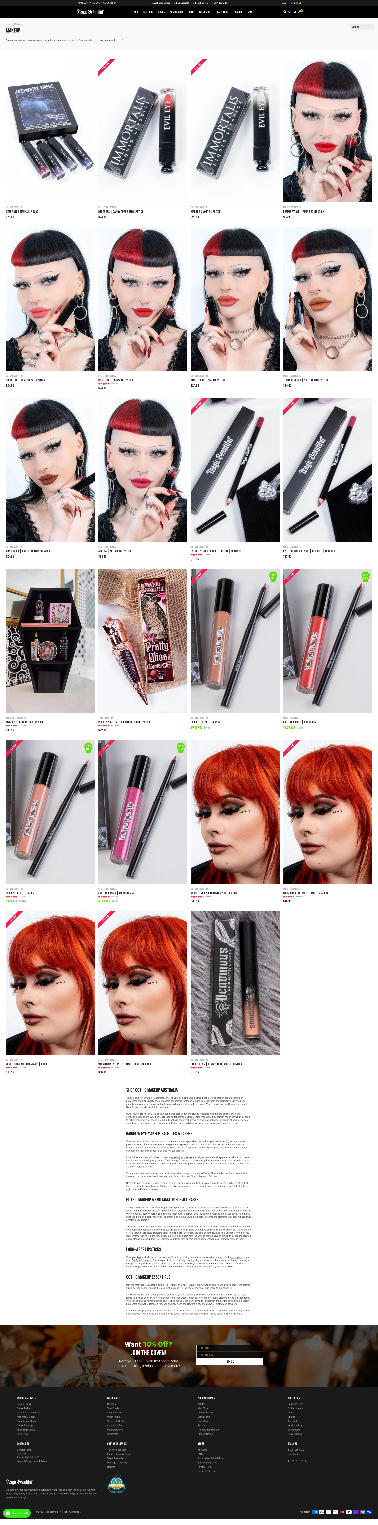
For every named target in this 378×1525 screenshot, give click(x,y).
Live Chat (22, 1453)
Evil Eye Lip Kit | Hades (20, 893)
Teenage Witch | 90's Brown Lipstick (306, 380)
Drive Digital (75, 1512)
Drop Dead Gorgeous (186, 1297)
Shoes (161, 12)
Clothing (148, 12)
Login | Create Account (119, 1454)
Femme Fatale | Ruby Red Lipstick (303, 212)
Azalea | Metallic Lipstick (115, 551)
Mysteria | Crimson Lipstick (116, 380)
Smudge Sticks (115, 1412)
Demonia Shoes (206, 1412)
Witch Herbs (113, 1416)
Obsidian (199, 1263)
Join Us (229, 1362)
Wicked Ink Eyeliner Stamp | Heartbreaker (124, 1064)
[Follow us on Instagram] (293, 1461)
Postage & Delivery (117, 1462)
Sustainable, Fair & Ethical (211, 1458)
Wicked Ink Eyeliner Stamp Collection (214, 893)
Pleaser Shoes (205, 1434)
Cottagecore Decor (26, 1421)
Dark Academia (295, 1408)
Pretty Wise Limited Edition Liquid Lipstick (124, 722)
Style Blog (22, 1434)
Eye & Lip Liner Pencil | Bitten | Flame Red (217, 551)
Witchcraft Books (116, 1421)
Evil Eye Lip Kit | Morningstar (116, 893)
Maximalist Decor (26, 1416)
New (136, 12)
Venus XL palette (186, 1163)
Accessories (176, 12)
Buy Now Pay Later (207, 1462)
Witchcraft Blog (115, 1429)
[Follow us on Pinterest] (297, 1461)
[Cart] (299, 11)
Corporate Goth (295, 1404)
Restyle (202, 1425)
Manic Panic (204, 1416)
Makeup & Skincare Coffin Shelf (25, 722)
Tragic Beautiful (106, 717)
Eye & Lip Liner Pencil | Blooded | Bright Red (310, 551)
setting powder (228, 1300)
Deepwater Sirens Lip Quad (22, 212)
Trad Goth (293, 1421)
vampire (151, 1300)
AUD (284, 3)
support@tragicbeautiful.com (32, 1461)
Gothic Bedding (25, 1425)
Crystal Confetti (115, 1425)
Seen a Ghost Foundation (156, 1297)
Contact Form (24, 1449)
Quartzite (144, 1266)
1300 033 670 (32, 1457)
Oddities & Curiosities (28, 1412)
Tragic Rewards (115, 1458)
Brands (238, 12)
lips (139, 1257)
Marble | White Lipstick (206, 212)
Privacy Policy (205, 1467)
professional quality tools (192, 1310)
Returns (111, 1467)
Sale (250, 12)
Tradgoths (244, 1297)
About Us (202, 1449)
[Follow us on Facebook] (288, 1461)
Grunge (291, 1416)
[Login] (295, 12)
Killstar (201, 1404)
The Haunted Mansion (16, 717)
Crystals (111, 1404)
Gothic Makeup (24, 1408)
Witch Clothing (295, 1425)
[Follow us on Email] (306, 1461)
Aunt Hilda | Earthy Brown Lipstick (28, 551)
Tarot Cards (113, 1408)
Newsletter (293, 1454)
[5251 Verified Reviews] (113, 1476)
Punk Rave (203, 1421)
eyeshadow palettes (181, 1157)
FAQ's (200, 1454)
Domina (210, 1263)
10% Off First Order (117, 1449)
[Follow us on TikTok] (302, 1461)
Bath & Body (223, 12)
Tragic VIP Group (296, 1450)
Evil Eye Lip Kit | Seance (205, 722)
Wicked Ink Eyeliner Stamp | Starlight (307, 893)
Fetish (291, 1412)
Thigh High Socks (26, 1429)
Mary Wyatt (203, 1408)
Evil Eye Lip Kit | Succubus (299, 722)
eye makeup (192, 1141)
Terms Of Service (207, 1471)
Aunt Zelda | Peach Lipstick (208, 380)
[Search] (285, 11)
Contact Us (296, 3)
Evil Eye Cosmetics (14, 207)
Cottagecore (294, 1429)
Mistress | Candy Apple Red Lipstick (121, 212)
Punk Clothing (295, 1434)
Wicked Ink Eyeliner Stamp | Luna (26, 1064)
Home (191, 12)
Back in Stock (24, 1404)
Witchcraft (205, 12)
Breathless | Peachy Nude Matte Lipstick (216, 1064)
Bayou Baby (160, 1266)
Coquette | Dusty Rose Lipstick (25, 380)
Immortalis (236, 1257)
